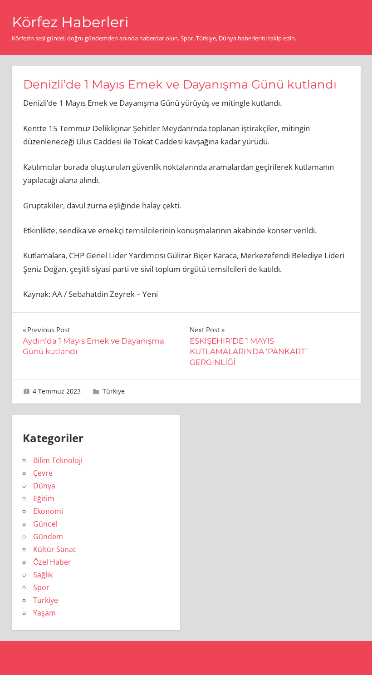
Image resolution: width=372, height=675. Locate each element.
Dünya (44, 486)
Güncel (45, 524)
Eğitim (43, 498)
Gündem (48, 537)
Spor (41, 587)
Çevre (43, 473)
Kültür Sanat (54, 549)
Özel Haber (52, 562)
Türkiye (114, 391)
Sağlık (43, 575)
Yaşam (44, 613)
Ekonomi (48, 511)
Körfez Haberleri (70, 22)
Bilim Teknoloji (58, 460)
